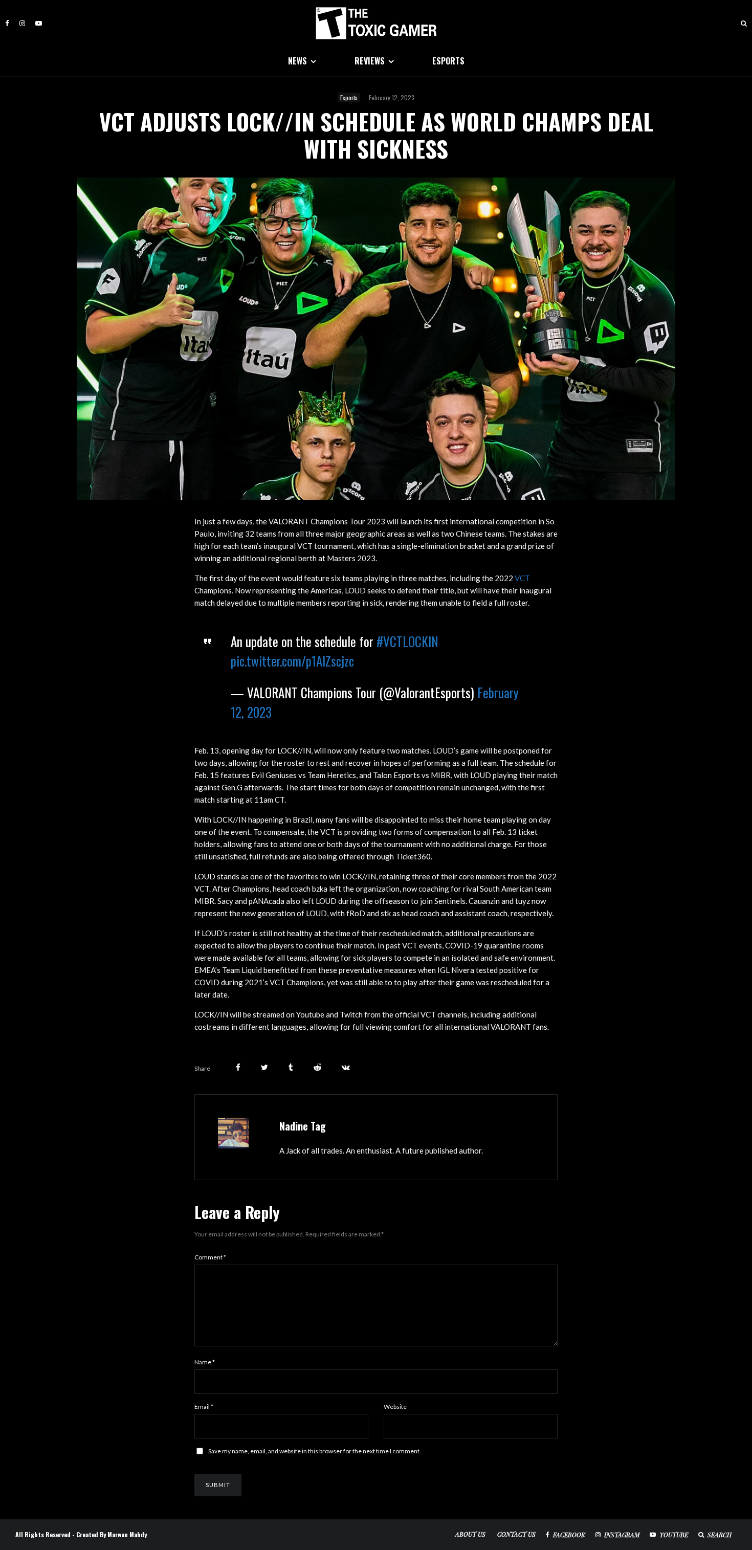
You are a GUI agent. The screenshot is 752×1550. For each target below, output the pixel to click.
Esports (349, 97)
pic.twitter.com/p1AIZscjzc (292, 660)
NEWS (297, 61)
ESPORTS (448, 61)
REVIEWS (370, 61)
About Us (470, 1534)
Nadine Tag (302, 1126)
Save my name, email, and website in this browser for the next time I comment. (314, 1451)
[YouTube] (38, 23)
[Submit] (317, 1067)
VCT (522, 578)
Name (204, 1362)
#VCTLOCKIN (407, 641)
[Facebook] (7, 23)
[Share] (238, 1067)
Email (203, 1406)
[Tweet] (264, 1067)
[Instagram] (22, 23)
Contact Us (516, 1534)
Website (395, 1406)
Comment (210, 1257)
